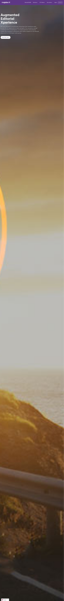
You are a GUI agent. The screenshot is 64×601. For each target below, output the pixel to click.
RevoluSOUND (28, 2)
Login (55, 2)
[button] (34, 2)
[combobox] (5, 600)
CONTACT (60, 2)
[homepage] (6, 2)
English (5, 599)
